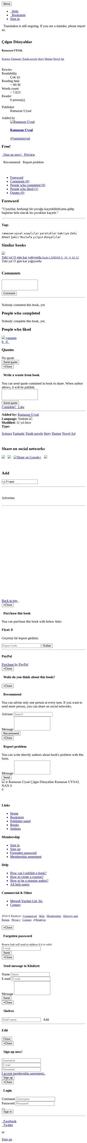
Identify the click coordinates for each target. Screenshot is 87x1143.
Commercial (30, 916)
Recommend (11, 162)
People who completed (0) (27, 185)
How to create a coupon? (27, 877)
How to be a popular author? (29, 880)
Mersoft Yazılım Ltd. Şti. (26, 901)
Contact (15, 905)
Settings (15, 828)
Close (6, 1038)
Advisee (7, 714)
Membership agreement (25, 856)
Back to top (10, 600)
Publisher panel (20, 821)
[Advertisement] (49, 494)
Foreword (16, 177)
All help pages (19, 884)
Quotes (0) (17, 192)
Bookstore (18, 15)
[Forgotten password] (3, 1108)
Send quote (10, 362)
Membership (54, 916)
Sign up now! (12, 154)
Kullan (47, 645)
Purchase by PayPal (15, 664)
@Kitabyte (39, 919)
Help (14, 11)
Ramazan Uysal (28, 414)
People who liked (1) (24, 189)
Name (6, 974)
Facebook (9, 1121)
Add (45, 1019)
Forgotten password (23, 853)
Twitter (7, 1125)
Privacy (16, 919)
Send (6, 777)
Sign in (15, 19)
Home (14, 813)
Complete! (9, 407)
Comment (9, 293)
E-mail (6, 978)
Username (8, 1099)
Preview (28, 154)
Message (7, 729)
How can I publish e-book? (28, 873)
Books (14, 825)
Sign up (15, 849)
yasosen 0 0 (9, 340)
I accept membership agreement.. (23, 1073)
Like (20, 407)
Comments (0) (19, 181)
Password (8, 1103)
